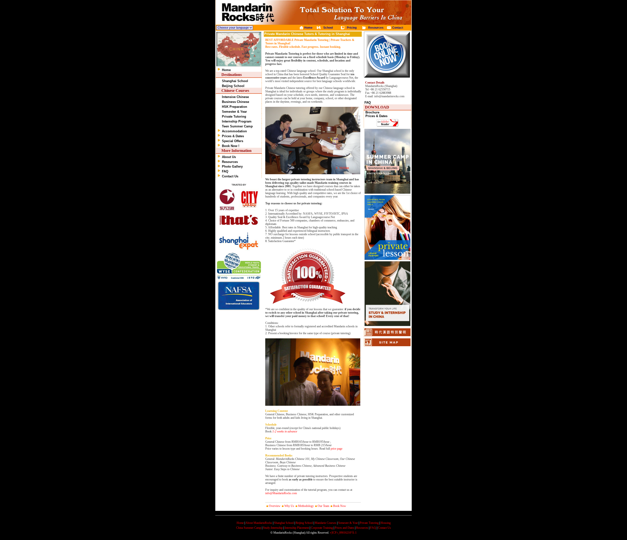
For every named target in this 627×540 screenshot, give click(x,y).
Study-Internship (273, 527)
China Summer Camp (248, 527)
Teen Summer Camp (237, 126)
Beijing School (233, 86)
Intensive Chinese (235, 97)
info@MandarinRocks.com (281, 493)
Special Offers (232, 141)
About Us (229, 157)
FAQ (225, 171)
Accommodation (234, 131)
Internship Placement (297, 527)
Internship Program (237, 121)
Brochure (372, 112)
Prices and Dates (344, 527)
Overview (274, 506)
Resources (230, 162)
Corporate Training (322, 527)
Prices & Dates (233, 136)
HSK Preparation (234, 107)
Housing (386, 523)
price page (336, 448)
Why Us (289, 506)
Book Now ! (230, 146)
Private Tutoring (234, 116)
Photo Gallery (232, 166)
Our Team (323, 506)
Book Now (339, 506)
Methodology (306, 506)
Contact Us (230, 176)
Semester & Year (234, 111)
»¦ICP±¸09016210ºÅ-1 (343, 532)
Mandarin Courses (325, 523)
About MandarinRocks (258, 523)
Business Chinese (235, 102)
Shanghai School (235, 81)
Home (226, 70)
